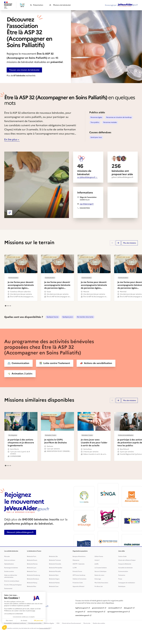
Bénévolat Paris (31, 556)
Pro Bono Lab (99, 586)
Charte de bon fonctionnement (71, 623)
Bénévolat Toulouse (55, 560)
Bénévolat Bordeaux (33, 579)
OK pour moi (38, 620)
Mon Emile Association (101, 583)
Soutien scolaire (9, 571)
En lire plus (10, 139)
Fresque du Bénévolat (124, 564)
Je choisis (24, 620)
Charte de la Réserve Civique (126, 560)
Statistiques (121, 586)
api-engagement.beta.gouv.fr (117, 612)
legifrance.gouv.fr (81, 608)
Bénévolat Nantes (54, 583)
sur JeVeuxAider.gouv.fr (86, 177)
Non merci (9, 620)
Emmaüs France (77, 571)
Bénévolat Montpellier (55, 568)
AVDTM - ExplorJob (78, 564)
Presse (120, 579)
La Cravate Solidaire (101, 568)
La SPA (75, 568)
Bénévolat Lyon (31, 568)
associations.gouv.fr (82, 615)
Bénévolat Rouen (32, 560)
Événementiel (8, 588)
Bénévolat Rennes (32, 564)
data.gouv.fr (128, 608)
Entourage (98, 579)
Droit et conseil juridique (11, 581)
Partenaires (121, 575)
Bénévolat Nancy (32, 583)
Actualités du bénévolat (125, 568)
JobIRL (97, 564)
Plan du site (86, 623)
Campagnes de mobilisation (126, 583)
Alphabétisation (9, 564)
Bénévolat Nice (31, 586)
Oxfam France (99, 556)
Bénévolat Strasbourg (33, 575)
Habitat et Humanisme (79, 579)
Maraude (7, 556)
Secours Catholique (100, 571)
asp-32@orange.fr (87, 204)
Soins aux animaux (9, 560)
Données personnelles (34, 623)
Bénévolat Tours (32, 571)
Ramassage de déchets (11, 568)
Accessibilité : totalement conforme (15, 623)
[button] (4, 627)
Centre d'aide (122, 556)
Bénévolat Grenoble (55, 564)
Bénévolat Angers (54, 579)
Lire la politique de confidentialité (13, 613)
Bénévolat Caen (53, 586)
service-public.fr (114, 608)
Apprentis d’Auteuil (78, 586)
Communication (123, 571)
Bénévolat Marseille (55, 571)
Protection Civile (78, 583)
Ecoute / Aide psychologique (13, 585)
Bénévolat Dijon (54, 575)
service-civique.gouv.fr (95, 612)
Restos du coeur (99, 575)
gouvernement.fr (98, 608)
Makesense (76, 560)
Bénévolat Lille (53, 556)
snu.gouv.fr (79, 612)
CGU (58, 623)
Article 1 (97, 560)
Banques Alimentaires (79, 556)
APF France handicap (79, 575)
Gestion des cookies (99, 623)
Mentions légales (49, 623)
